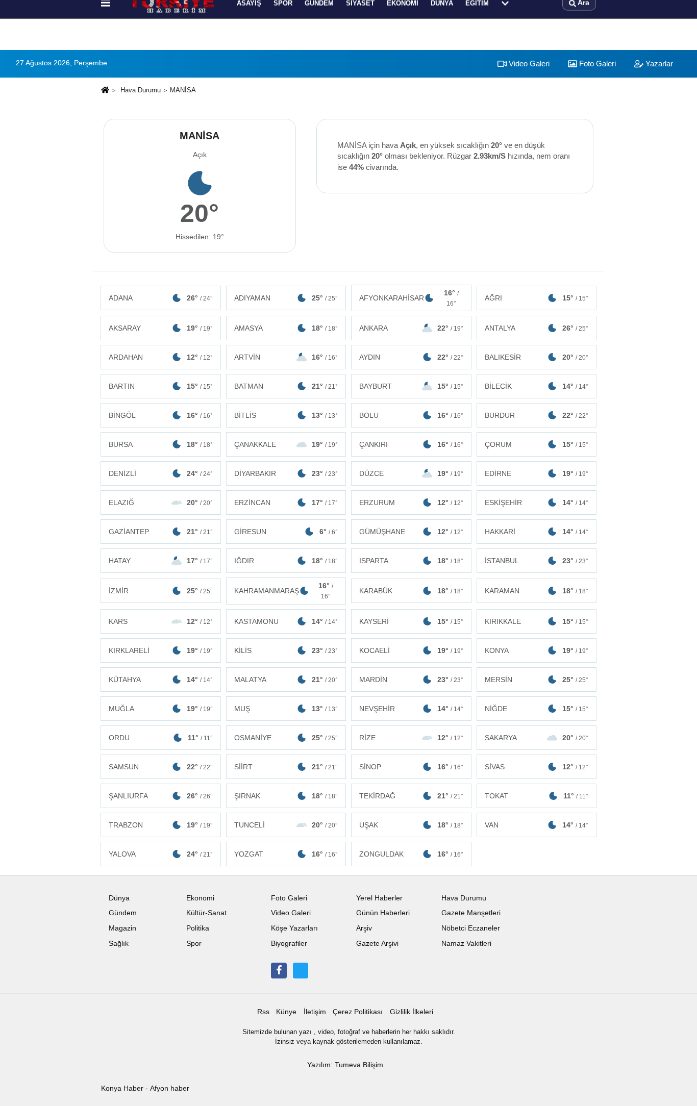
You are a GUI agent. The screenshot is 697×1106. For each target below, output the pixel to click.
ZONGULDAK (411, 854)
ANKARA (411, 328)
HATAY (161, 561)
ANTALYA (537, 328)
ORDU (161, 738)
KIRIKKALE (537, 621)
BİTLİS (286, 415)
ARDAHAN (161, 357)
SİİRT (286, 767)
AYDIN (411, 357)
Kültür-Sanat (206, 913)
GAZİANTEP (161, 531)
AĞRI (537, 298)
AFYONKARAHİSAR (409, 298)
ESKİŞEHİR (537, 502)
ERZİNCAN (286, 502)
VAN (537, 825)
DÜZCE (411, 473)
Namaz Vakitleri (466, 943)
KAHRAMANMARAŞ (284, 591)
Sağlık (119, 943)
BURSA (161, 444)
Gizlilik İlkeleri (411, 1012)
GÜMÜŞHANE (411, 531)
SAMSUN (161, 767)
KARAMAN (537, 591)
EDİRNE (537, 473)
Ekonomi (200, 898)
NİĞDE (537, 709)
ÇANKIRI (411, 444)
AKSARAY (161, 328)
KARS (161, 621)
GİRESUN (286, 531)
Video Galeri (528, 63)
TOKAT (537, 796)
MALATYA (286, 679)
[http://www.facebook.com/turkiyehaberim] (278, 970)
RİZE (411, 738)
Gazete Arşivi (377, 943)
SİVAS (537, 767)
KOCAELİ (411, 650)
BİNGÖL (161, 415)
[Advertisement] (51, 238)
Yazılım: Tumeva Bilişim (345, 1065)
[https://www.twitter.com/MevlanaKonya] (300, 970)
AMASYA (286, 328)
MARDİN (411, 679)
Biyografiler (289, 943)
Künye (286, 1012)
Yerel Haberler (379, 898)
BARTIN (161, 386)
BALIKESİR (537, 357)
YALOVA (161, 854)
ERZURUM (411, 502)
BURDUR (537, 415)
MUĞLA (161, 709)
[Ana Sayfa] (105, 90)
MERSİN (537, 679)
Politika (197, 928)
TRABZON (161, 825)
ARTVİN (286, 357)
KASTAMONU (286, 621)
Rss (263, 1012)
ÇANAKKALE (286, 444)
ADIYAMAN (286, 298)
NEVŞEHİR (411, 709)
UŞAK (411, 825)
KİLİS (286, 650)
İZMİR (161, 591)
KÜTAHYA (161, 679)
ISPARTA (411, 561)
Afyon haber (169, 1088)
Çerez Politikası (358, 1012)
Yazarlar (658, 63)
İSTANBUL (537, 561)
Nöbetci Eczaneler (470, 928)
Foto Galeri (596, 63)
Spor (194, 943)
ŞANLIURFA (161, 796)
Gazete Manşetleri (471, 913)
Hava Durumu (140, 90)
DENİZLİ (161, 473)
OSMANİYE (286, 738)
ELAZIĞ (161, 502)
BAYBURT (411, 386)
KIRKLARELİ (161, 650)
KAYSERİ (411, 621)
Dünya (119, 898)
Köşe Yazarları (294, 928)
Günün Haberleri (383, 913)
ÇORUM (537, 444)
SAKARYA (537, 738)
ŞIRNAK (286, 796)
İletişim (315, 1012)
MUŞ (286, 709)
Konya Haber (122, 1088)
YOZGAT (286, 854)
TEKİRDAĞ (411, 796)
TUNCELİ (286, 825)
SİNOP (411, 767)
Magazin (122, 928)
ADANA (161, 298)
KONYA (537, 650)
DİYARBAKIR (286, 473)
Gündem (123, 913)
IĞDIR (286, 561)
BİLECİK (537, 386)
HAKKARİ (537, 531)
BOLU (411, 415)
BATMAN (286, 386)
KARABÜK (411, 591)
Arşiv (364, 928)
